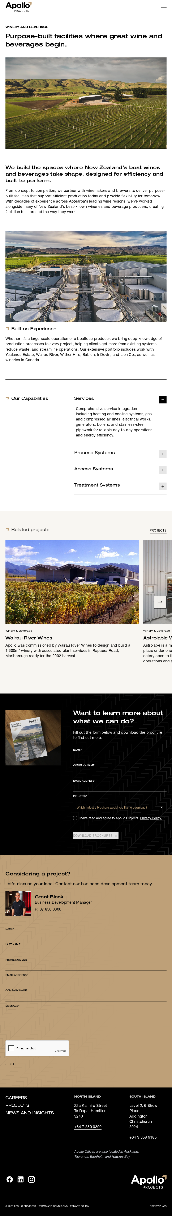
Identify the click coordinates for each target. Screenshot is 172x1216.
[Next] (160, 602)
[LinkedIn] (20, 1179)
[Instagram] (31, 1179)
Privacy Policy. (151, 818)
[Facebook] (9, 1179)
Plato (163, 1206)
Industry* (80, 796)
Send (9, 1064)
